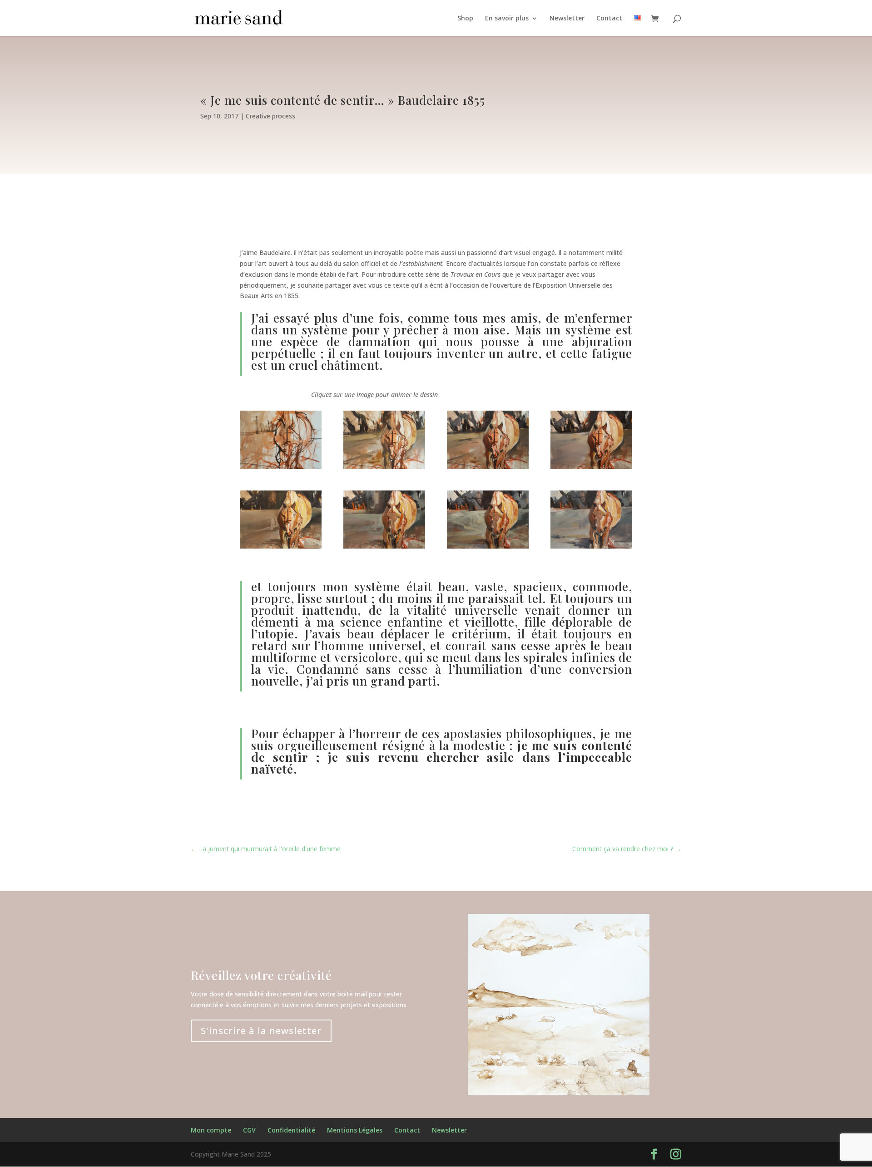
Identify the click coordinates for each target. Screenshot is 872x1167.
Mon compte (211, 1130)
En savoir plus (507, 18)
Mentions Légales (354, 1130)
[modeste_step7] (488, 546)
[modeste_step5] (281, 546)
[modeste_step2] (384, 466)
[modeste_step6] (384, 546)
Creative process (270, 116)
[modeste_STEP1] (281, 466)
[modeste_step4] (591, 466)
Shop (465, 18)
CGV (249, 1130)
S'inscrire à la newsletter (261, 1031)
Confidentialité (291, 1130)
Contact (609, 18)
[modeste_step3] (488, 466)
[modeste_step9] (591, 546)
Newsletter (567, 18)
